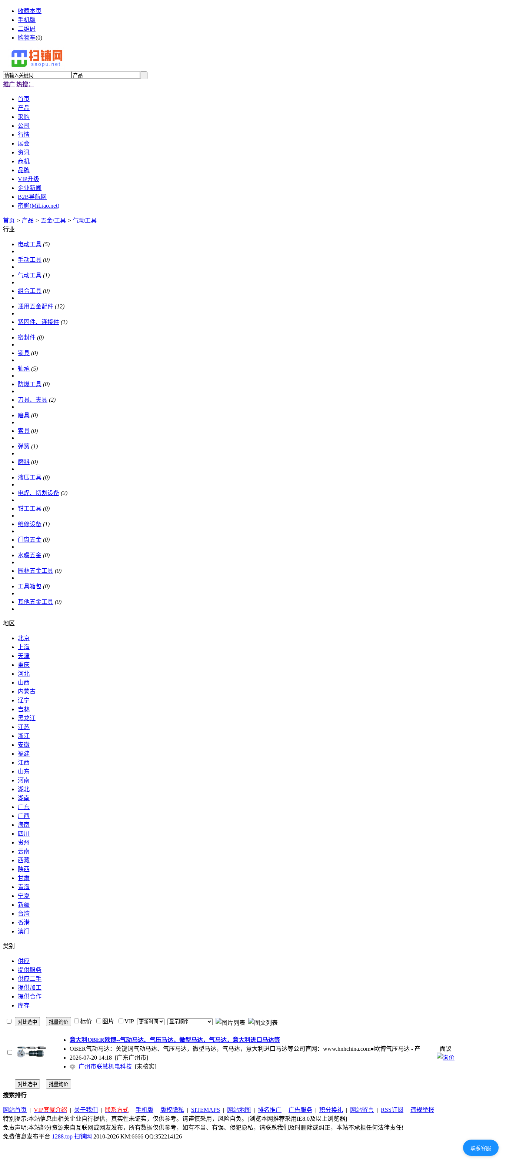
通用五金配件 (35, 306)
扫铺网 (83, 1136)
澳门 (24, 931)
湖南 (24, 798)
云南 (24, 851)
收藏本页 (29, 11)
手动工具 (29, 260)
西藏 (24, 860)
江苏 (24, 727)
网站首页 (15, 1110)
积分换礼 (331, 1110)
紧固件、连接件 (38, 322)
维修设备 (29, 524)
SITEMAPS (205, 1110)
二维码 (27, 29)
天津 (24, 656)
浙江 (24, 736)
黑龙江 (27, 718)
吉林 (24, 709)
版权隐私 (172, 1110)
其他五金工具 (35, 602)
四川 (24, 833)
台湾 (24, 913)
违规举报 (422, 1110)
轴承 (24, 368)
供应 (24, 961)
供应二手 (29, 979)
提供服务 (29, 970)
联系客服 (480, 1148)
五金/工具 (53, 220)
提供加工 (29, 987)
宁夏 (24, 896)
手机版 (27, 20)
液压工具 (29, 477)
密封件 (27, 337)
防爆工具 (29, 384)
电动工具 (29, 244)
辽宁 (24, 700)
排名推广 (270, 1110)
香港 (24, 922)
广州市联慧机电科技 (105, 1066)
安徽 (24, 745)
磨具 (24, 415)
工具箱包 (29, 586)
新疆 (24, 905)
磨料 (24, 462)
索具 (24, 431)
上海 (24, 647)
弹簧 (24, 446)
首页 (9, 220)
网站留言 (362, 1110)
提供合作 (29, 996)
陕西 (24, 869)
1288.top (62, 1136)
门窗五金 (29, 539)
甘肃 (24, 878)
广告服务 (300, 1110)
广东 (24, 807)
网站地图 (239, 1110)
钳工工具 (29, 508)
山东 (24, 771)
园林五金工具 (35, 571)
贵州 (24, 842)
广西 (24, 816)
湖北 (24, 789)
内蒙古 (27, 691)
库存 (24, 1005)
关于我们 (86, 1110)
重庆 (24, 665)
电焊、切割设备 (38, 493)
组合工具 (29, 291)
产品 (28, 220)
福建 (24, 753)
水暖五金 (29, 555)
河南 (24, 780)
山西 (24, 682)
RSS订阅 (392, 1110)
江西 (24, 762)
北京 (24, 638)
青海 (24, 887)
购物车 (27, 37)
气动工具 (85, 220)
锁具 (24, 353)
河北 (24, 674)
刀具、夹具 (32, 400)
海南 (24, 825)
